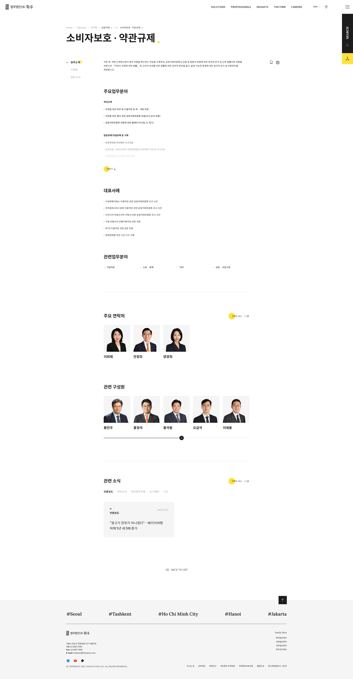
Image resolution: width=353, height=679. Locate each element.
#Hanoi (233, 614)
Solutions (218, 7)
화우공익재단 (281, 649)
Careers (296, 7)
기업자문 (110, 267)
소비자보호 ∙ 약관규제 (130, 27)
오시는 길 (190, 666)
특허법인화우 (281, 638)
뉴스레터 (154, 491)
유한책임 (201, 666)
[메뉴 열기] (347, 7)
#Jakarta (277, 614)
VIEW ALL (237, 316)
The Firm (280, 7)
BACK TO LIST (179, 569)
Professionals (241, 7)
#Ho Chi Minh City (178, 614)
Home (69, 27)
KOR (315, 7)
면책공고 (212, 666)
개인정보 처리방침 (227, 666)
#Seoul (74, 614)
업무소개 (75, 62)
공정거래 (105, 27)
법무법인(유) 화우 (19, 7)
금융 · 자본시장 (223, 267)
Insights (262, 7)
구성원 (74, 69)
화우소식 (122, 491)
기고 (166, 491)
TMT (181, 267)
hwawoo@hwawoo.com (84, 653)
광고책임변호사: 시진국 (277, 666)
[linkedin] (68, 661)
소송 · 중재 (148, 267)
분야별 (94, 27)
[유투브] (75, 661)
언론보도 (108, 491)
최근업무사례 (138, 491)
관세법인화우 (281, 642)
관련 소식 (76, 77)
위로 (283, 600)
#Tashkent (120, 614)
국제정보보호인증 (246, 666)
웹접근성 (260, 666)
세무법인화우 (281, 645)
